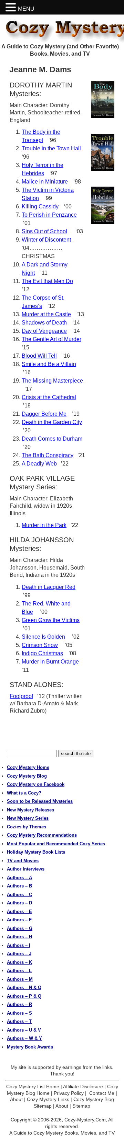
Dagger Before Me (44, 414)
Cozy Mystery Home (28, 767)
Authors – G (19, 928)
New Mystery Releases (30, 809)
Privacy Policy (69, 1093)
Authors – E (19, 911)
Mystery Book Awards (30, 1047)
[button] (12, 7)
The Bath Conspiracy (47, 455)
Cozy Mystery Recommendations (42, 835)
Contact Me (101, 1093)
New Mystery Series (28, 818)
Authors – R (19, 1004)
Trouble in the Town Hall (51, 148)
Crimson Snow (40, 645)
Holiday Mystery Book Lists (36, 852)
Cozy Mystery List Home (32, 1086)
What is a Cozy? (24, 793)
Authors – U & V (24, 1030)
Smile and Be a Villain (49, 364)
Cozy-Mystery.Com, (85, 1119)
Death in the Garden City (52, 422)
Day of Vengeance (44, 331)
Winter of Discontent (47, 240)
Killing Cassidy (40, 206)
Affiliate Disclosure (83, 1086)
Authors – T (19, 1021)
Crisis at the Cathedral (49, 397)
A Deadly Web (39, 464)
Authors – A (19, 877)
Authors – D (19, 902)
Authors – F (19, 919)
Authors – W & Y (24, 1038)
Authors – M (20, 979)
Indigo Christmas (42, 653)
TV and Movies (23, 860)
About (16, 1099)
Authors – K (19, 962)
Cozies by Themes (26, 826)
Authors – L (19, 970)
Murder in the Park (44, 525)
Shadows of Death (44, 323)
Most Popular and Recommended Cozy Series (56, 843)
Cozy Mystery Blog (27, 776)
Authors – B (19, 886)
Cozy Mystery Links (48, 1099)
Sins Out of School (44, 231)
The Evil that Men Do (47, 281)
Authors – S (19, 1013)
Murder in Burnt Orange (50, 662)
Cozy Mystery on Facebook (35, 784)
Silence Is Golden (43, 637)
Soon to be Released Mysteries (40, 801)
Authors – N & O (24, 987)
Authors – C (19, 894)
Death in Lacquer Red (48, 587)
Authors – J (19, 953)
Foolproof (21, 696)
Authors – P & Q (24, 996)
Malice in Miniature (45, 182)
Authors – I (18, 945)
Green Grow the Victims (51, 620)
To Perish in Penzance (49, 215)
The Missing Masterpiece (52, 381)
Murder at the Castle (46, 314)
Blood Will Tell (39, 356)
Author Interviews (25, 869)
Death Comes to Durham (52, 439)
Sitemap (81, 1106)
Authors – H (19, 936)
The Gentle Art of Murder (51, 339)
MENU (26, 9)
